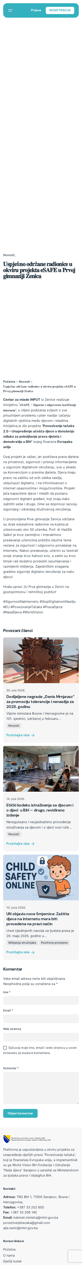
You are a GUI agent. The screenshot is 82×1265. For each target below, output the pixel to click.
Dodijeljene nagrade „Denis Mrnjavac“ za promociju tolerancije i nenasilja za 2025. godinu (40, 701)
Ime (7, 992)
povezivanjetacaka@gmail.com (26, 1223)
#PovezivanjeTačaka (26, 607)
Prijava (36, 10)
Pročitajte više (18, 735)
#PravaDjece (52, 607)
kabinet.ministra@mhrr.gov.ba (36, 1217)
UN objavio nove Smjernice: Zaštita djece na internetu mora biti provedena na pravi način (37, 918)
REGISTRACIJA (60, 10)
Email (8, 1010)
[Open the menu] (10, 10)
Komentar (11, 1068)
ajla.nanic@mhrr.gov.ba (20, 1228)
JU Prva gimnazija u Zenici (43, 587)
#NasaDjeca (12, 612)
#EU (6, 607)
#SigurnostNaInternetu (21, 602)
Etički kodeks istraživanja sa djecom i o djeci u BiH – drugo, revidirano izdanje (39, 810)
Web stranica (12, 1029)
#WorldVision (33, 612)
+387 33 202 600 (30, 1207)
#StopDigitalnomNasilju (58, 602)
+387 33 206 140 (24, 1212)
